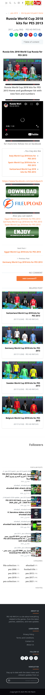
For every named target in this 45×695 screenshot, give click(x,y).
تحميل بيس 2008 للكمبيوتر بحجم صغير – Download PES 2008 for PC (16, 551)
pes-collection (26, 534)
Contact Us (29, 641)
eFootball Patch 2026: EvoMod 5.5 (17, 524)
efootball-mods (26, 510)
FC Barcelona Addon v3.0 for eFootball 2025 (19, 513)
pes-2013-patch (10, 471)
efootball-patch (26, 485)
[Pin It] (31, 35)
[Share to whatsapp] (16, 35)
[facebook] (22, 3)
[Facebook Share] (40, 35)
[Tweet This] (35, 35)
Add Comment (29, 278)
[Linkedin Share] (26, 35)
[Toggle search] (10, 3)
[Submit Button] (9, 680)
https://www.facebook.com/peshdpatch (22, 181)
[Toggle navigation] (6, 3)
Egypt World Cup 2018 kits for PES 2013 (22, 219)
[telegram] (36, 658)
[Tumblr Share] (21, 35)
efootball (17, 485)
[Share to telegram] (11, 35)
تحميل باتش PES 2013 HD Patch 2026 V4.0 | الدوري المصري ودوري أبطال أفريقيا (16, 476)
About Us (30, 645)
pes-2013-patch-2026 (24, 471)
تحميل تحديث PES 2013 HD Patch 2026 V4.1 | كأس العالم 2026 (18, 501)
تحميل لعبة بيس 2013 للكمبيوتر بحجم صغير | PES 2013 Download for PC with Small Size (17, 538)
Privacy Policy (28, 634)
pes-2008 (17, 548)
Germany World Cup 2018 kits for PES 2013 (22, 221)
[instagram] (19, 3)
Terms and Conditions (25, 638)
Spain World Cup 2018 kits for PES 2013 (22, 224)
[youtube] (31, 658)
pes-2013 (17, 534)
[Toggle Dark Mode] (15, 3)
